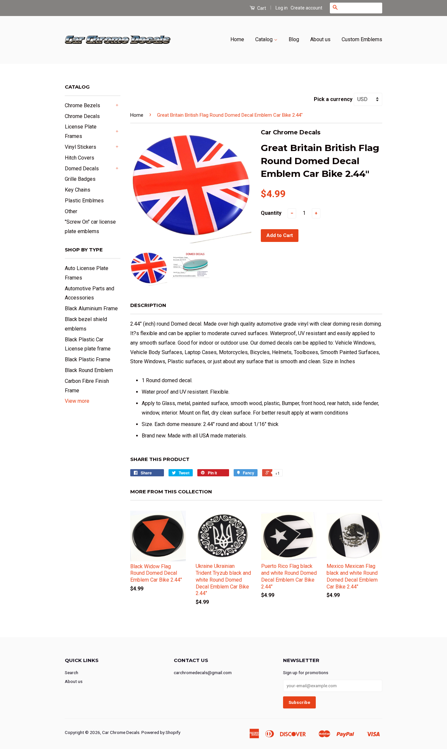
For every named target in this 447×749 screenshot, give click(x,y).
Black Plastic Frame (87, 359)
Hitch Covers (79, 158)
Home (237, 39)
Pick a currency (334, 99)
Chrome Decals (82, 116)
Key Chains (77, 190)
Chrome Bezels (82, 105)
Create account (306, 7)
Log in (282, 7)
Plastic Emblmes (84, 200)
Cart (261, 8)
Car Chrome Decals (120, 732)
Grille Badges (80, 179)
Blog (294, 39)
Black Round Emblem (89, 370)
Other (71, 211)
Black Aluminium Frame (91, 308)
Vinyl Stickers (80, 147)
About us (320, 39)
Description (148, 305)
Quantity (271, 213)
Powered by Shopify (160, 732)
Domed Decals (82, 168)
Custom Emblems (362, 39)
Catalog (264, 39)
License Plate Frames (81, 131)
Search (71, 672)
